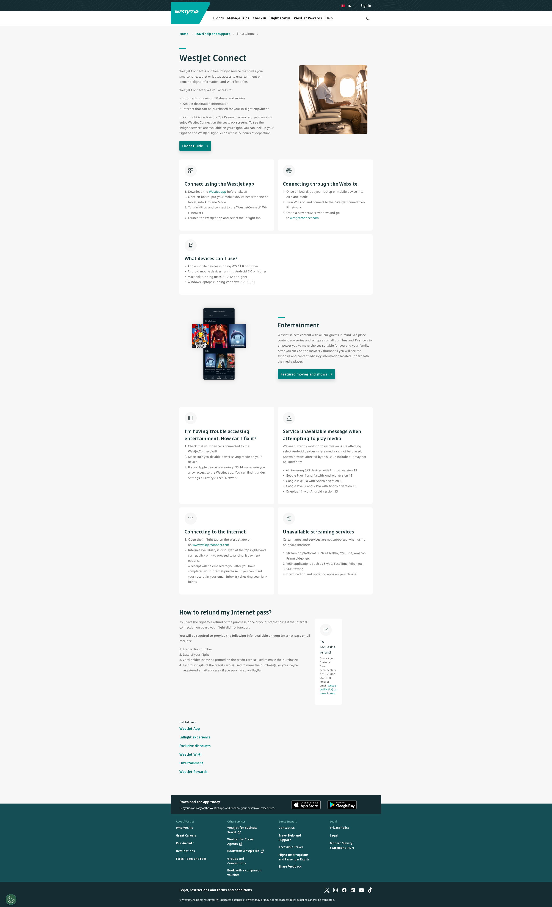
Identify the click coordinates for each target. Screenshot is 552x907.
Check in (259, 18)
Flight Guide (192, 146)
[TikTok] (370, 890)
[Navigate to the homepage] (191, 13)
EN (349, 6)
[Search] (368, 18)
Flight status (280, 18)
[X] (326, 890)
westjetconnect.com (304, 218)
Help (329, 18)
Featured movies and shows (304, 374)
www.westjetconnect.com (211, 545)
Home (184, 34)
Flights (218, 18)
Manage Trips (238, 18)
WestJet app (217, 191)
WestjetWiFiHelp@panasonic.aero (328, 689)
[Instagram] (335, 890)
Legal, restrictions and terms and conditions (215, 890)
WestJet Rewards (308, 18)
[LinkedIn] (352, 890)
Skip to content (4, 8)
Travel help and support (212, 34)
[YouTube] (361, 890)
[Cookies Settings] (11, 899)
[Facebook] (344, 890)
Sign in (366, 5)
